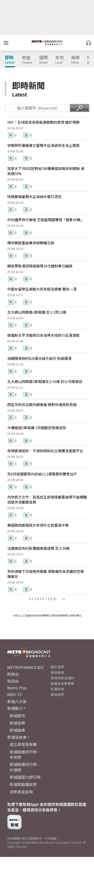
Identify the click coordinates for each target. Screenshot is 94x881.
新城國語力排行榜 (25, 777)
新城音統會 (17, 737)
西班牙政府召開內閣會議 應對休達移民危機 (42, 404)
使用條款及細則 (62, 677)
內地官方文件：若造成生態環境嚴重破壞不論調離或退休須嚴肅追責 (47, 499)
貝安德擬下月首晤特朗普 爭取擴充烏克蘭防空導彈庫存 (45, 574)
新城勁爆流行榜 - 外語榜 (24, 766)
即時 (10, 59)
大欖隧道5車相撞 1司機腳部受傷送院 (36, 427)
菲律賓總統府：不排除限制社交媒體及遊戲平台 (45, 450)
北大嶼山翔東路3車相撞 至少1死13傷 (36, 312)
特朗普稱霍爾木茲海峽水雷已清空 (34, 196)
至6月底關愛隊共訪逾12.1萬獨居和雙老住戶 (42, 473)
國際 (43, 59)
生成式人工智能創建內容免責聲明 (31, 615)
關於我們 (57, 666)
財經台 (13, 674)
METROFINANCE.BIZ (25, 667)
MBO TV (14, 694)
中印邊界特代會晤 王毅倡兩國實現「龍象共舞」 (45, 219)
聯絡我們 (57, 694)
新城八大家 (17, 701)
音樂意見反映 (21, 792)
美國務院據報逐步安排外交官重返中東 (38, 525)
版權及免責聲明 (62, 683)
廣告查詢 (57, 672)
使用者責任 (75, 615)
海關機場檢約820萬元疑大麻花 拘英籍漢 (39, 358)
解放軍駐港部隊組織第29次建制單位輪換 (40, 265)
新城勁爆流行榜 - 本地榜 (24, 754)
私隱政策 (57, 689)
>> (63, 599)
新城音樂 (17, 723)
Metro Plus (17, 688)
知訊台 (13, 681)
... (58, 599)
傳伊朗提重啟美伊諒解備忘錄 (30, 242)
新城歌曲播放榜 (23, 784)
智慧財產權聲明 (59, 615)
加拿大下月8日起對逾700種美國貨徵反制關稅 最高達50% (45, 171)
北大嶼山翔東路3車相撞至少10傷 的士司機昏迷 (44, 381)
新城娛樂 (17, 730)
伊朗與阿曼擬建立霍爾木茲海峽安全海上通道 (43, 145)
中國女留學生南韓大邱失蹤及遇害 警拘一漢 (42, 289)
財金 (27, 59)
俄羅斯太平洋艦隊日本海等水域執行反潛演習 (43, 335)
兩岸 (75, 59)
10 (54, 599)
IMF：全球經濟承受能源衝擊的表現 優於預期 (43, 122)
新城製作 (17, 716)
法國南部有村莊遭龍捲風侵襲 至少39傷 (38, 548)
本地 (59, 59)
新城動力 (15, 708)
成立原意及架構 (23, 744)
